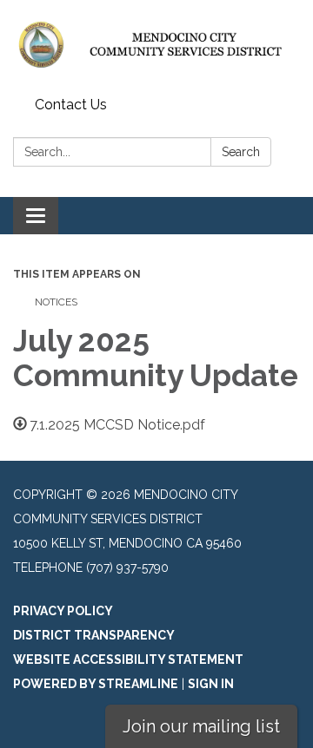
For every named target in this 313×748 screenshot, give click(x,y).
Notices (56, 302)
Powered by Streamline (95, 684)
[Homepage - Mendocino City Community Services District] (156, 45)
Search (241, 152)
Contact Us (71, 104)
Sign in (211, 684)
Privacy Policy (63, 611)
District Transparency (94, 635)
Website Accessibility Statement (128, 659)
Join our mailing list (201, 726)
